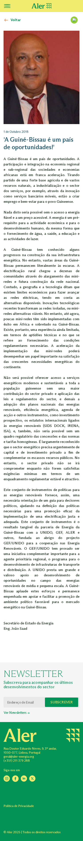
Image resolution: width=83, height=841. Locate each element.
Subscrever (61, 702)
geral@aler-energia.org (19, 757)
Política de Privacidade (19, 806)
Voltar (16, 20)
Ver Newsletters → (16, 712)
